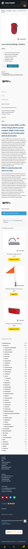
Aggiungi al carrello (12, 66)
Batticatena (6, 354)
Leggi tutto (14, 294)
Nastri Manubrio (7, 387)
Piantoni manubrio (8, 398)
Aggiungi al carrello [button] (14, 259)
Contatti (3, 457)
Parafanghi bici (7, 391)
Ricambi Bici (5, 441)
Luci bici (14, 10)
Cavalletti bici (7, 362)
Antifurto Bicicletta (8, 351)
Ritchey (5, 415)
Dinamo (7, 380)
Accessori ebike (6, 428)
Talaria (4, 450)
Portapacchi (6, 406)
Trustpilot (3, 508)
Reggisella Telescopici (8, 411)
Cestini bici (6, 365)
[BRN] (6, 81)
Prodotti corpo (7, 408)
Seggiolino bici (7, 419)
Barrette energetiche (7, 430)
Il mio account (4, 463)
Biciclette (5, 435)
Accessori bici (9, 10)
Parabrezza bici (7, 389)
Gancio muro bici (7, 369)
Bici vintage (5, 433)
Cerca (14, 547)
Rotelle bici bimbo (8, 417)
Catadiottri (8, 378)
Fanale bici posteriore (7, 74)
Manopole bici (7, 382)
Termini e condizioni (6, 462)
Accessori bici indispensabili (10, 347)
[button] (14, 532)
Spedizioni (3, 465)
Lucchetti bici (7, 373)
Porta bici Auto (7, 402)
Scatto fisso (5, 448)
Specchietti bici (7, 424)
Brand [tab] (2, 95)
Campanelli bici (7, 360)
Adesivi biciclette (7, 349)
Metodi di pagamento (6, 467)
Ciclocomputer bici (8, 367)
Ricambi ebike (6, 443)
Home (4, 10)
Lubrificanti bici (7, 371)
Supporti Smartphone (8, 426)
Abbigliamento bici (7, 343)
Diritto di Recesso (5, 468)
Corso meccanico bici (7, 437)
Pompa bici (6, 400)
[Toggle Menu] (25, 6)
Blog (2, 460)
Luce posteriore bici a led (18, 74)
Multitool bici (7, 384)
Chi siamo (3, 458)
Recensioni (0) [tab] (4, 99)
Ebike (4, 439)
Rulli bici (4, 446)
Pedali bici (6, 395)
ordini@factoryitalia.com (10, 488)
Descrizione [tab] (4, 92)
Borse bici (6, 358)
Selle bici (6, 422)
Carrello (21, 546)
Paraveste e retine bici (8, 393)
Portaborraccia (7, 404)
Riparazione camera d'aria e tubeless (12, 413)
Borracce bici (7, 356)
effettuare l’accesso (9, 220)
